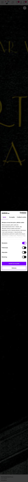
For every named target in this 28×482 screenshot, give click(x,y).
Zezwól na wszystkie (14, 263)
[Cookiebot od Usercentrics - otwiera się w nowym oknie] (20, 213)
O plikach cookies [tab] (21, 217)
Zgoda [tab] (4, 217)
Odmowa (14, 268)
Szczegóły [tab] (12, 217)
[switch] (24, 248)
